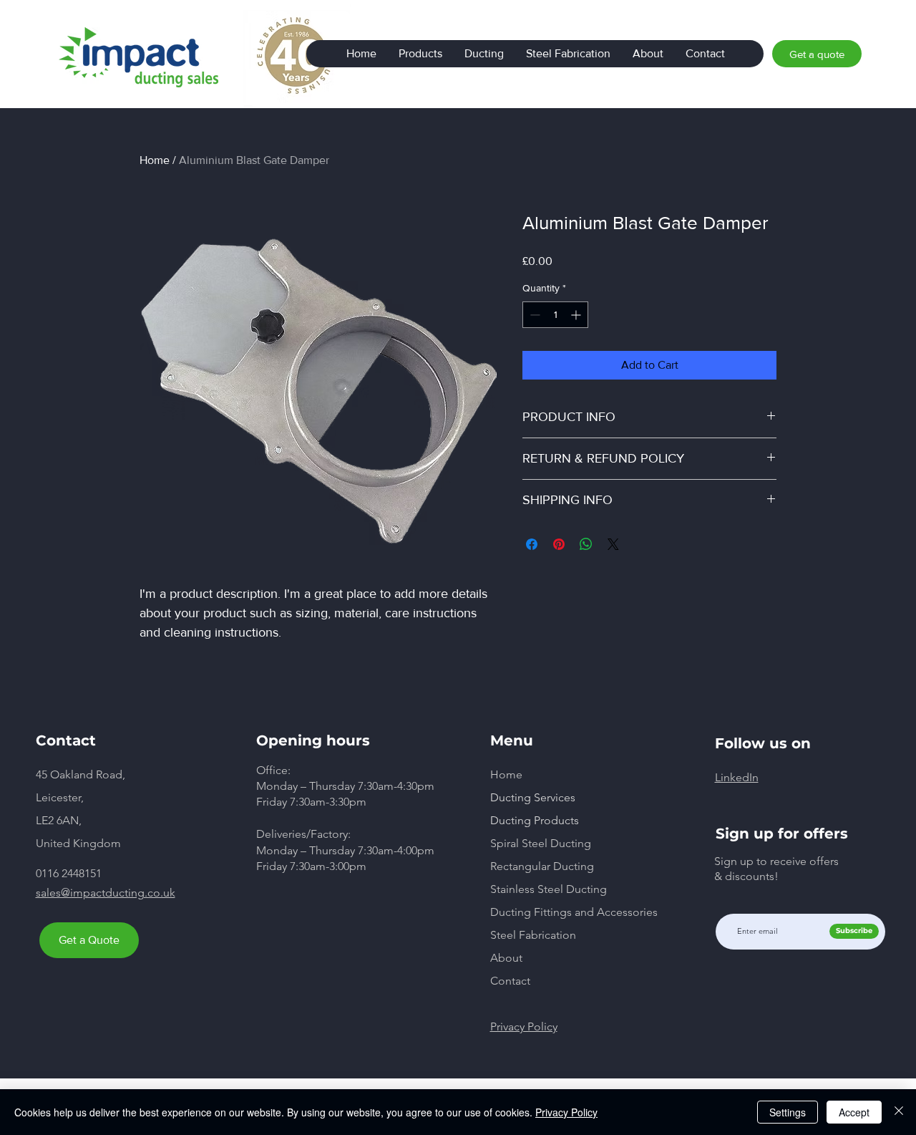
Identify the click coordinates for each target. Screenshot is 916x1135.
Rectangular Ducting (542, 866)
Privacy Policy (566, 1112)
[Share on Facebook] (531, 544)
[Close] (898, 1112)
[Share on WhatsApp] (586, 544)
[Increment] (577, 314)
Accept (854, 1112)
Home (155, 160)
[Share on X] (613, 544)
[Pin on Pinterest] (558, 544)
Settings (787, 1112)
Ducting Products (534, 820)
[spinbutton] (555, 314)
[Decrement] (533, 314)
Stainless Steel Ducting (548, 889)
